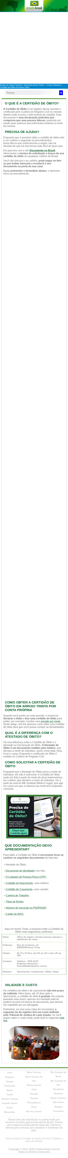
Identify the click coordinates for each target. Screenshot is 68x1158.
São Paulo (58, 1102)
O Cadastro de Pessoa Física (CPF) (26, 877)
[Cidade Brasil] (34, 6)
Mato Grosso (34, 1072)
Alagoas (9, 1077)
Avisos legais (12, 1138)
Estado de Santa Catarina (11, 85)
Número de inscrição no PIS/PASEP (26, 907)
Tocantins (58, 1111)
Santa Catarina (58, 1098)
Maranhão (9, 1112)
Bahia (10, 1090)
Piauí (34, 1107)
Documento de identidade (20, 870)
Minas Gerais (34, 1085)
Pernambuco (34, 1102)
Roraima (58, 1093)
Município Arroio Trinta (33, 85)
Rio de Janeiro (34, 1111)
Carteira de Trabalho (17, 895)
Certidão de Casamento (19, 889)
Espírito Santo (9, 1103)
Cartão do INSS (14, 914)
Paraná (34, 1098)
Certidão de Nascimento (19, 883)
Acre (9, 1072)
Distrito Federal (9, 1099)
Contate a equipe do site (35, 1138)
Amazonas (9, 1085)
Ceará (10, 1094)
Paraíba (34, 1094)
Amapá (9, 1081)
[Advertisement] (34, 48)
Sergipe (58, 1106)
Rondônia (58, 1089)
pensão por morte (50, 721)
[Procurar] (61, 92)
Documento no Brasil (42, 150)
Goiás (9, 1107)
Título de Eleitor (14, 901)
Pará (34, 1089)
